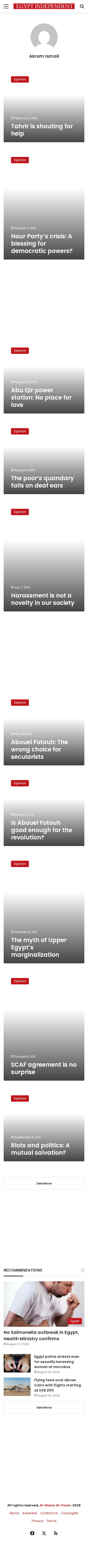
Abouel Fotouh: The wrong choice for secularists (39, 749)
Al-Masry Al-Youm (55, 1505)
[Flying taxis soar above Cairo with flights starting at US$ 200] (17, 1387)
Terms (51, 1521)
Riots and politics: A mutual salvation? (40, 1149)
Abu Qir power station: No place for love (41, 397)
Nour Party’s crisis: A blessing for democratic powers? (42, 243)
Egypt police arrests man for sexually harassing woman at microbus (56, 1361)
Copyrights (69, 1513)
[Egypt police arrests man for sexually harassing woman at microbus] (17, 1363)
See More (44, 1407)
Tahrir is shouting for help (42, 130)
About (14, 1513)
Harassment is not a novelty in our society (43, 599)
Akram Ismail (44, 56)
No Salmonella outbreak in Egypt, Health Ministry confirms (41, 1335)
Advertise (29, 1513)
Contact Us (49, 1513)
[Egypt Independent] (44, 6)
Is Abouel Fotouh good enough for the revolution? (41, 830)
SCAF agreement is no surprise (44, 1068)
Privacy (37, 1521)
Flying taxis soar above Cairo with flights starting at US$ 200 (57, 1385)
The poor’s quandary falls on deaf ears (42, 481)
